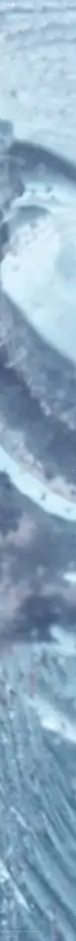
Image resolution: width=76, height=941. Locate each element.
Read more (7, 936)
